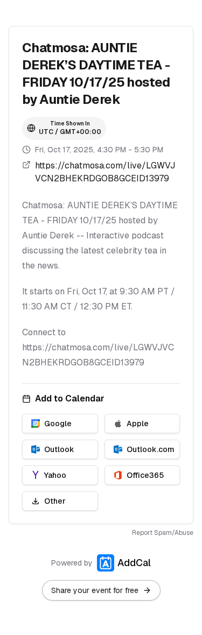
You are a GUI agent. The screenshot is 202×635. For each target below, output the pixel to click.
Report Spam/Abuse (162, 532)
